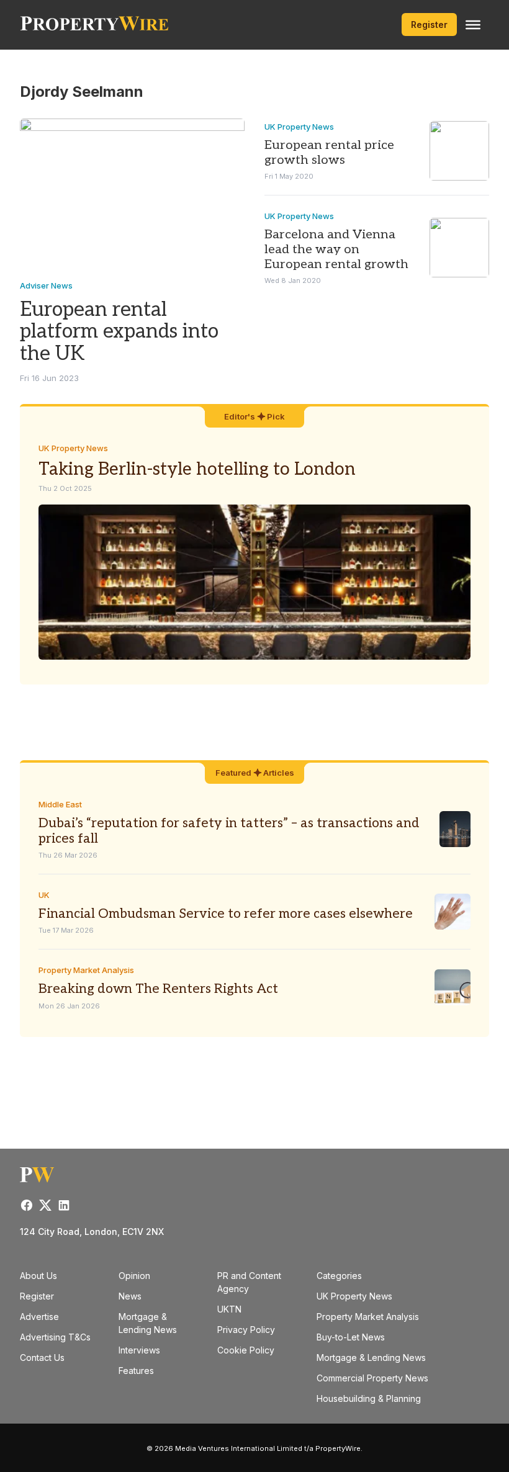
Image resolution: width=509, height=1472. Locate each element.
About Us (38, 1275)
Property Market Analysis (86, 970)
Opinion (134, 1275)
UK (44, 895)
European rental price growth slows (329, 153)
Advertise (39, 1316)
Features (136, 1370)
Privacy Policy (246, 1329)
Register (429, 24)
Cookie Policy (245, 1350)
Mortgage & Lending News (371, 1357)
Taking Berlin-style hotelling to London (197, 469)
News (130, 1296)
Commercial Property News (372, 1378)
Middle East (60, 804)
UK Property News (299, 127)
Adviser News (46, 285)
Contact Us (42, 1357)
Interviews (139, 1350)
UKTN (229, 1309)
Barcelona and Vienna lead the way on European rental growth (336, 249)
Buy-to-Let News (351, 1337)
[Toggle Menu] (473, 24)
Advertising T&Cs (55, 1337)
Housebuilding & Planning (369, 1398)
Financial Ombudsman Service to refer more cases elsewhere (225, 914)
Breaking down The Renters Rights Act (158, 989)
